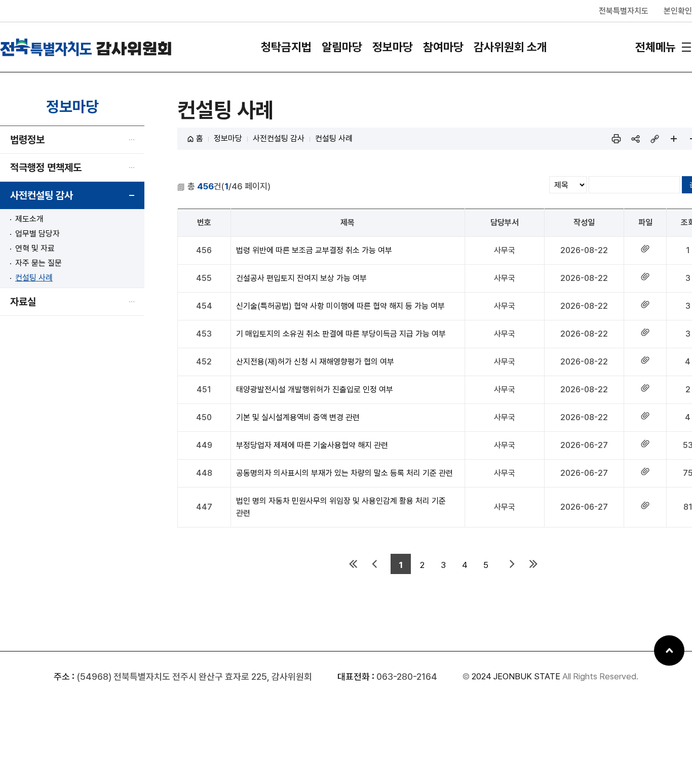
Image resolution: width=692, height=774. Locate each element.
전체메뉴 (655, 47)
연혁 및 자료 (35, 248)
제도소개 (29, 219)
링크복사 (654, 138)
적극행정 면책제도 (46, 167)
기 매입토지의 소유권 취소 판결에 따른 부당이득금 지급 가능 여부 (341, 334)
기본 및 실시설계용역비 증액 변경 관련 (298, 417)
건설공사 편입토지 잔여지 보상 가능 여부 (301, 278)
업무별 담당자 (37, 233)
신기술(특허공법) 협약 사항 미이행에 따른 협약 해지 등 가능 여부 (340, 306)
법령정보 (27, 140)
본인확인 (678, 11)
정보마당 (392, 47)
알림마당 (342, 47)
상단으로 (669, 650)
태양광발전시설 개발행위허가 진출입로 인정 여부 (314, 389)
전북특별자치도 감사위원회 (86, 47)
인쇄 (616, 138)
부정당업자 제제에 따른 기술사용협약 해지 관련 (312, 445)
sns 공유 (635, 138)
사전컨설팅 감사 (41, 195)
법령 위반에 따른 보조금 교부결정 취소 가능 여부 (314, 250)
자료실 (23, 302)
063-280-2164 (406, 676)
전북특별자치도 (623, 11)
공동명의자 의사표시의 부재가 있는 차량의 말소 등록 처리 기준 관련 (344, 473)
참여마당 (443, 47)
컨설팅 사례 (34, 277)
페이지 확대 (673, 138)
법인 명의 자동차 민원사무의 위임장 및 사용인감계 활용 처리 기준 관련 (341, 507)
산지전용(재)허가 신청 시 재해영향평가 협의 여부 (315, 361)
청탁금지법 (286, 47)
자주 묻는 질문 (38, 263)
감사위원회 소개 (510, 47)
